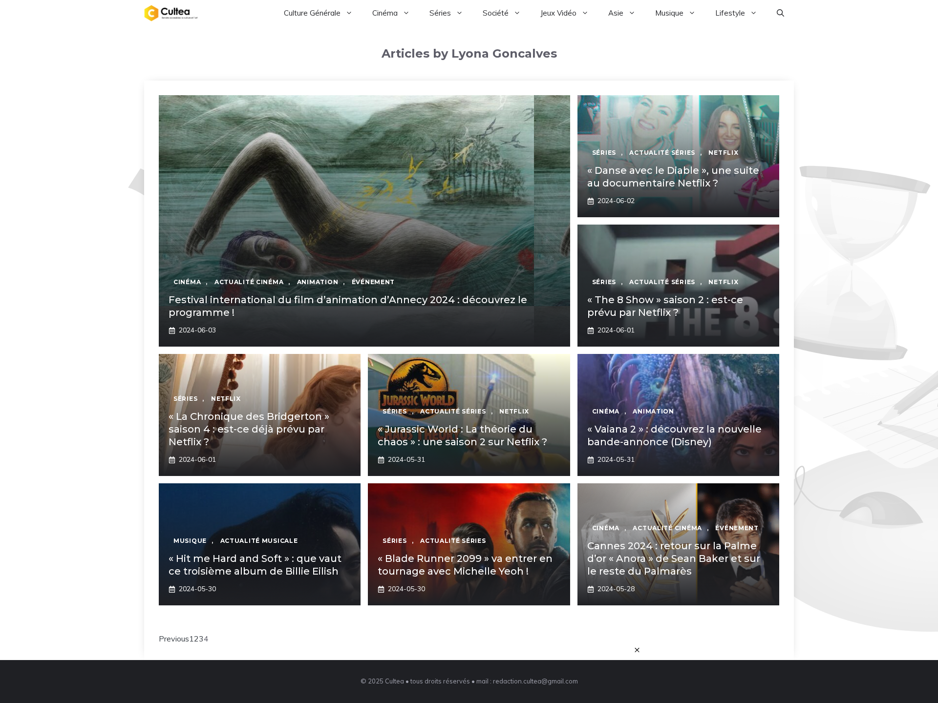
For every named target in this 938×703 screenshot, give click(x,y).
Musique (669, 13)
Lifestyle (730, 13)
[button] (780, 13)
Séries (440, 13)
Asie (615, 13)
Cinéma (385, 13)
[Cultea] (171, 13)
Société (496, 13)
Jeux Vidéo (558, 13)
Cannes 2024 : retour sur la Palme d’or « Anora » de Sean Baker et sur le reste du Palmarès (673, 558)
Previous (174, 638)
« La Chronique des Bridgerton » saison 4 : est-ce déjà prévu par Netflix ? (249, 429)
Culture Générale (312, 13)
